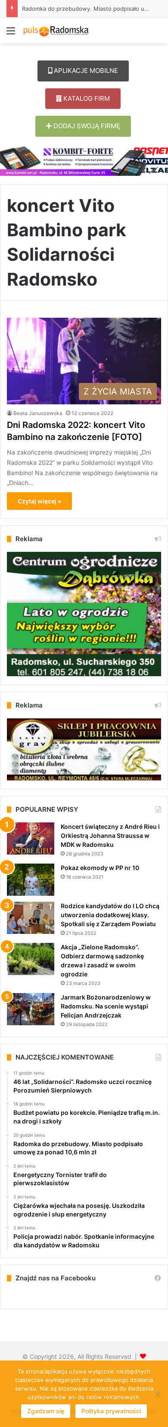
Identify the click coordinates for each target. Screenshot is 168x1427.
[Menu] (10, 33)
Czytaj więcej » (39, 501)
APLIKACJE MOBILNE (85, 70)
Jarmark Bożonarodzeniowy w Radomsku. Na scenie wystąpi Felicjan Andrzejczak (106, 1006)
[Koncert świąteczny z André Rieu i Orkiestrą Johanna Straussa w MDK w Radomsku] (30, 838)
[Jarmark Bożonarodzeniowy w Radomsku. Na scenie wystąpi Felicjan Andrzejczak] (30, 1009)
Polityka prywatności (111, 1411)
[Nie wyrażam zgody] (157, 1394)
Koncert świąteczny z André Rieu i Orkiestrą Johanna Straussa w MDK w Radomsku (110, 835)
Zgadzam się (45, 1411)
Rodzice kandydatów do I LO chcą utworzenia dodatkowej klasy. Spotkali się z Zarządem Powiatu (110, 914)
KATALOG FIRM (86, 98)
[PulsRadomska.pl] (56, 30)
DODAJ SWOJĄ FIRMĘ (86, 126)
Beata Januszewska (37, 413)
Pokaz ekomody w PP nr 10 (100, 867)
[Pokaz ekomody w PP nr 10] (30, 880)
